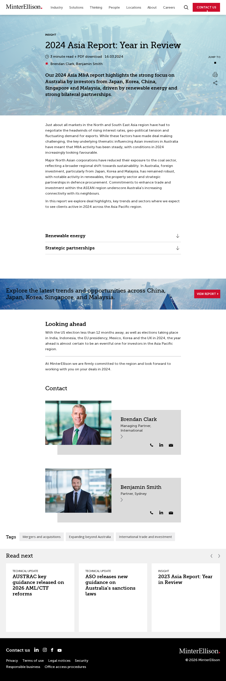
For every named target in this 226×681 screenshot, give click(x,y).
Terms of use (33, 660)
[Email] (171, 445)
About (152, 8)
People (114, 8)
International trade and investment (145, 536)
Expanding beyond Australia (90, 536)
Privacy (12, 660)
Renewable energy (65, 237)
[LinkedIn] (163, 445)
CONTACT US (206, 7)
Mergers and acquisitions (42, 536)
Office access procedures (65, 667)
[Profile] (78, 423)
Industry (57, 8)
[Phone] (151, 445)
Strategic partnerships (70, 249)
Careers (169, 8)
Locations (133, 8)
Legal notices (59, 660)
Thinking (96, 8)
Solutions (76, 8)
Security (81, 660)
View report (206, 294)
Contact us (18, 650)
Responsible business (23, 667)
